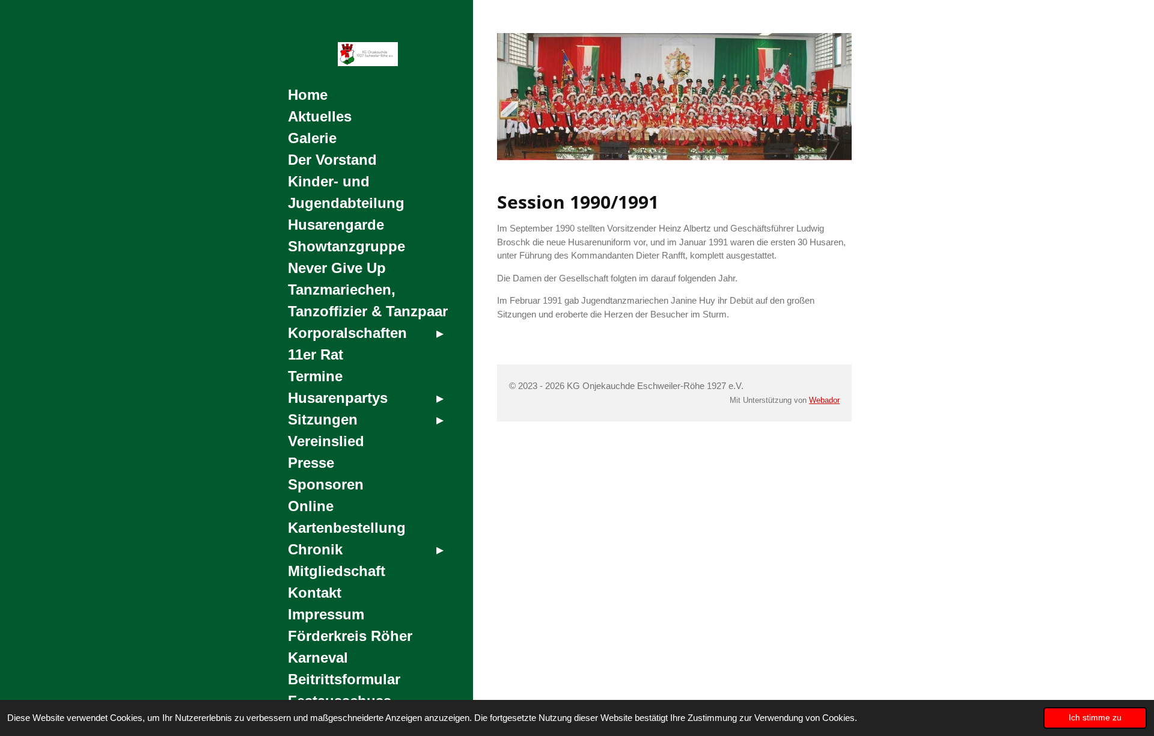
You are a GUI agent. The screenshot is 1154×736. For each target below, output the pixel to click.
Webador (824, 400)
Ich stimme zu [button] (1095, 717)
